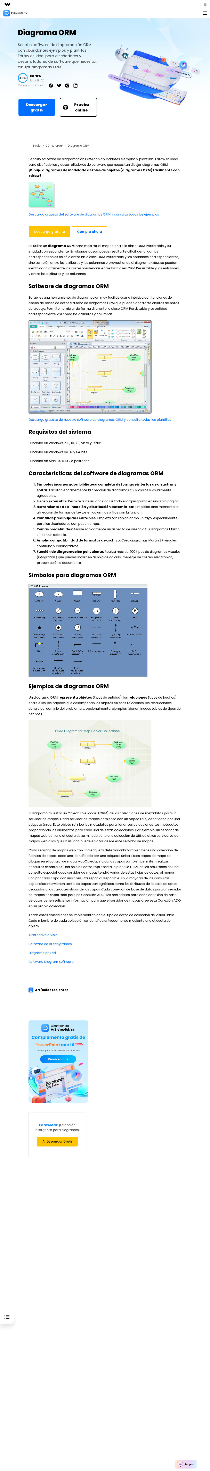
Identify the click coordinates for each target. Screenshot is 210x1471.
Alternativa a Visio (43, 935)
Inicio (37, 146)
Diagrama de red (42, 953)
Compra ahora (89, 231)
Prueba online (81, 107)
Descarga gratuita (49, 231)
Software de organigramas (50, 944)
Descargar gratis (36, 107)
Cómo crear (54, 146)
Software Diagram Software (51, 961)
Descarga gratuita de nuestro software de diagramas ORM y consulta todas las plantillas (100, 419)
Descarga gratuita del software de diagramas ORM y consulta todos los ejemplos (94, 214)
